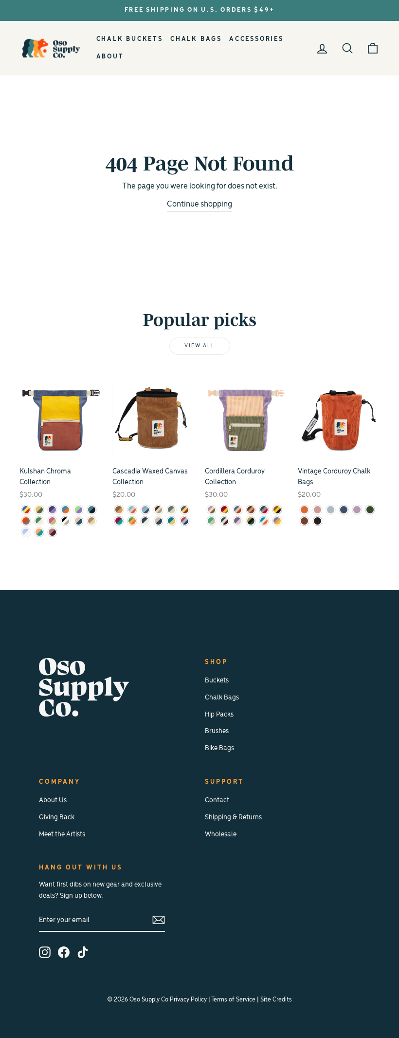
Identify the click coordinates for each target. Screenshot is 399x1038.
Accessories (256, 39)
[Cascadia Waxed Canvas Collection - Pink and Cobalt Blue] (158, 521)
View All (199, 346)
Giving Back (56, 817)
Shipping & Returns (233, 817)
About (110, 56)
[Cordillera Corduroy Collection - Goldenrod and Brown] (277, 509)
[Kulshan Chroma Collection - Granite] (91, 509)
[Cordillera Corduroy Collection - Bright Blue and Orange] (264, 521)
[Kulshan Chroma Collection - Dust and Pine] (39, 509)
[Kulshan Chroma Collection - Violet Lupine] (52, 509)
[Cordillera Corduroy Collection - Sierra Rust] (250, 509)
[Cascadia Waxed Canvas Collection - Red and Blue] (184, 521)
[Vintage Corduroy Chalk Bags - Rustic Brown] (304, 521)
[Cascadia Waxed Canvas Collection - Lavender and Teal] (145, 509)
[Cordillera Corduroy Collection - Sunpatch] (277, 521)
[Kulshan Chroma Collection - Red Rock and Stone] (26, 521)
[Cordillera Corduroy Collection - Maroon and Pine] (224, 521)
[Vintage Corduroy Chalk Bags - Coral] (317, 509)
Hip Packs (219, 714)
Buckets (217, 680)
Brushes (217, 731)
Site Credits (276, 999)
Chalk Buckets (129, 39)
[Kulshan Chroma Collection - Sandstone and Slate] (39, 532)
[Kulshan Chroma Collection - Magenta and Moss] (52, 521)
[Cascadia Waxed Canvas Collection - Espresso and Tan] (158, 509)
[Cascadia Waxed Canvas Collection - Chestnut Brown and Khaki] (119, 509)
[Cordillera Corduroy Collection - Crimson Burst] (224, 509)
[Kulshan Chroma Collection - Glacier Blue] (26, 532)
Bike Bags (219, 748)
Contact (217, 800)
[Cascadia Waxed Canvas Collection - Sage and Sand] (171, 509)
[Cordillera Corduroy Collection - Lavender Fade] (237, 521)
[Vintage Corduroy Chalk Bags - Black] (317, 521)
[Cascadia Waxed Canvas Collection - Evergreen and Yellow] (132, 521)
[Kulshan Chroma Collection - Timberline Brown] (91, 521)
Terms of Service (233, 999)
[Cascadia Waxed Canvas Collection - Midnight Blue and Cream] (145, 521)
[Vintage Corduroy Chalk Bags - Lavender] (357, 509)
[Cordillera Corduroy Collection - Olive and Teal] (250, 521)
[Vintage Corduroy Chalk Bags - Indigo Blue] (343, 509)
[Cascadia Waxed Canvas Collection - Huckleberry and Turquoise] (119, 521)
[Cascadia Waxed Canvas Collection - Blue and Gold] (171, 521)
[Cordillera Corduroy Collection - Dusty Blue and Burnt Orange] (237, 509)
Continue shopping (199, 204)
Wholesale (220, 834)
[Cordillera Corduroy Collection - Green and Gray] (211, 521)
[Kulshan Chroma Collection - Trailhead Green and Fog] (39, 521)
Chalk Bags (196, 39)
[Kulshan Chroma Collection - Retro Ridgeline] (26, 509)
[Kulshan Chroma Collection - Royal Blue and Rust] (65, 509)
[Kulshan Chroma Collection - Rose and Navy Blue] (78, 521)
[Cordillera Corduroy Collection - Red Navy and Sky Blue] (264, 509)
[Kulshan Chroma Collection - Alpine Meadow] (78, 509)
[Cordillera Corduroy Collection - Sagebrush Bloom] (211, 509)
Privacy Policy (188, 999)
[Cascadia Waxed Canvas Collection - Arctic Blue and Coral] (132, 509)
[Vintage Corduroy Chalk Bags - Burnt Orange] (304, 509)
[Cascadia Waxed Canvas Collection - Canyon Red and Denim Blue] (184, 509)
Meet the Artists (62, 834)
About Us (53, 800)
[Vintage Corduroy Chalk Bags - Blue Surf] (330, 509)
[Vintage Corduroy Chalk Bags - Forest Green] (370, 509)
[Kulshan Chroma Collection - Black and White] (65, 521)
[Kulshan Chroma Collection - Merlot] (52, 532)
